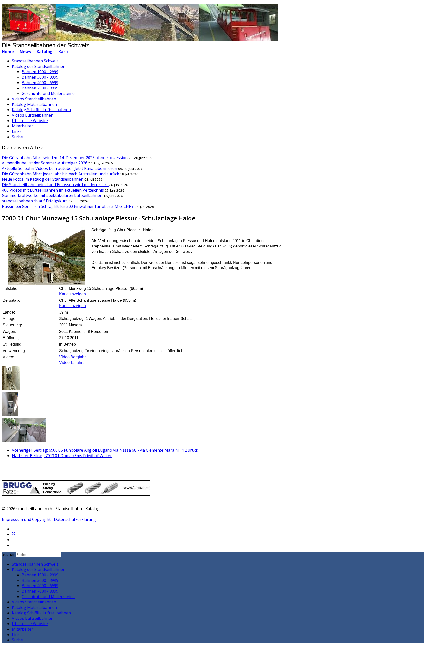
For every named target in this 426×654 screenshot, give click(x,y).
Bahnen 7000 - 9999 (40, 88)
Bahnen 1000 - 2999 (40, 71)
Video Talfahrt (71, 362)
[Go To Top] (2, 649)
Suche (17, 137)
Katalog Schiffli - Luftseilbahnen (41, 109)
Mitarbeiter (22, 126)
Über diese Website (30, 120)
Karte (64, 51)
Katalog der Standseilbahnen (38, 66)
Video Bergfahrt (73, 357)
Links (17, 131)
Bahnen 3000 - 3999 (40, 77)
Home (8, 51)
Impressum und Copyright (26, 519)
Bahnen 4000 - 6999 (40, 82)
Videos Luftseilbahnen (32, 115)
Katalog (45, 51)
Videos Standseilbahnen (34, 99)
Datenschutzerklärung (75, 519)
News (25, 51)
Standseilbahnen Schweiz (35, 61)
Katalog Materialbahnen (34, 104)
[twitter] (13, 534)
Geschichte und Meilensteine (48, 93)
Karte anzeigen (72, 294)
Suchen (9, 554)
